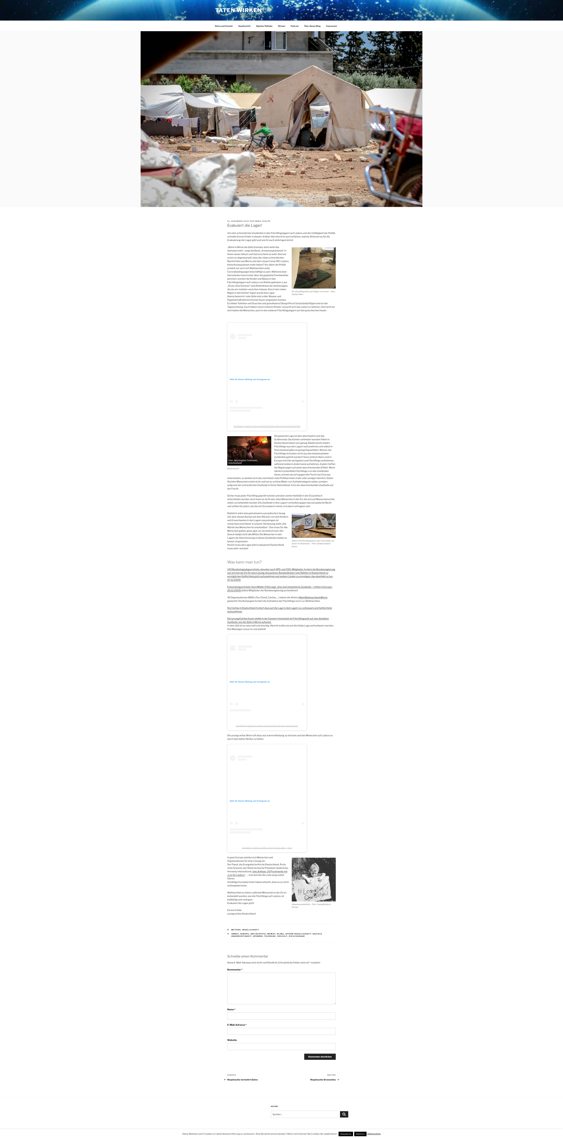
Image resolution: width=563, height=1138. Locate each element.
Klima (280, 934)
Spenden (258, 936)
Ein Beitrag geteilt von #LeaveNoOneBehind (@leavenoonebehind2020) (267, 426)
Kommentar (235, 969)
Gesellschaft (244, 26)
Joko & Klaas (259, 871)
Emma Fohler (262, 221)
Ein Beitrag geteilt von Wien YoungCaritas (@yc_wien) (267, 847)
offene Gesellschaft (298, 934)
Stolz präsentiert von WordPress (253, 1131)
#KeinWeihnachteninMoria (313, 597)
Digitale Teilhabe (264, 26)
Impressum (331, 26)
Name (231, 1009)
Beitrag (236, 930)
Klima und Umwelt (224, 26)
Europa (244, 934)
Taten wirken (238, 10)
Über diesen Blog (312, 26)
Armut (235, 934)
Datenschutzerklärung (224, 1131)
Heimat (271, 934)
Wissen (281, 26)
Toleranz (270, 936)
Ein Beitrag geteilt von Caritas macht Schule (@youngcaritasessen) (267, 725)
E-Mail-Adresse (237, 1024)
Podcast (295, 26)
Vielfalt (282, 936)
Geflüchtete (258, 934)
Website (232, 1040)
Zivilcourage (297, 936)
